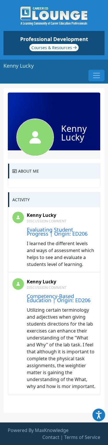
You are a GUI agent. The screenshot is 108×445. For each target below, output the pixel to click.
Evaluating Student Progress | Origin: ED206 (57, 231)
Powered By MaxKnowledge (38, 430)
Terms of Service (82, 437)
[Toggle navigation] (96, 75)
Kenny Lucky (41, 215)
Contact (50, 437)
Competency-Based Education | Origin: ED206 (58, 298)
